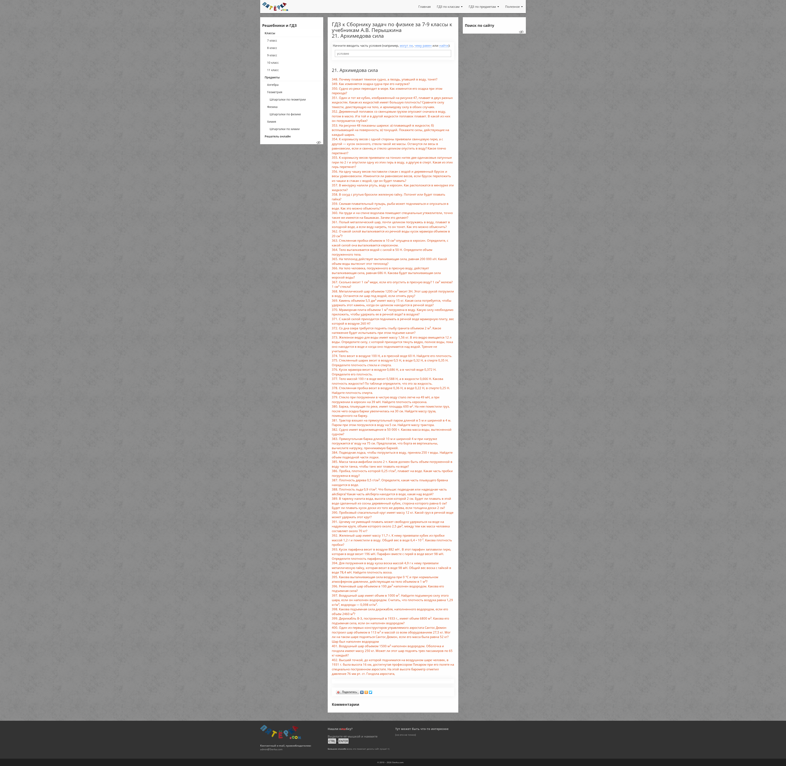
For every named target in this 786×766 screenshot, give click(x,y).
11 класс (273, 70)
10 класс (273, 63)
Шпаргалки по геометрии (288, 99)
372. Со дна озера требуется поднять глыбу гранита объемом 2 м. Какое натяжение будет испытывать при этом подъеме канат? (386, 330)
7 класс (272, 40)
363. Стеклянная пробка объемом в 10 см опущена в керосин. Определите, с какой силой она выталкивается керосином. (390, 242)
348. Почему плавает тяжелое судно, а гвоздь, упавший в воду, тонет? (384, 79)
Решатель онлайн (278, 136)
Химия (271, 122)
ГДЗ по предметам (482, 7)
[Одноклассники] (366, 691)
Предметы (272, 77)
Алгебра (273, 85)
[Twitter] (370, 691)
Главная (424, 7)
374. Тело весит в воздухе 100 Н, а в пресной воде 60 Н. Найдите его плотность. (392, 356)
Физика (272, 107)
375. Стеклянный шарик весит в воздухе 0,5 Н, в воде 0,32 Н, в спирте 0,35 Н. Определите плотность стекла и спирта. (390, 362)
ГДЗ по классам (448, 7)
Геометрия (274, 92)
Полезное (512, 7)
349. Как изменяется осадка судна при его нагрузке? (371, 84)
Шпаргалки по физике (285, 114)
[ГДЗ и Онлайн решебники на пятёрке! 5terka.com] (275, 6)
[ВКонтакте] (362, 691)
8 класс (272, 48)
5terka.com (398, 762)
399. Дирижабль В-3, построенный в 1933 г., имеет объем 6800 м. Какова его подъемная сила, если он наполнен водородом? (390, 620)
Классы (270, 33)
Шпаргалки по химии (285, 129)
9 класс (272, 55)
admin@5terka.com (271, 749)
